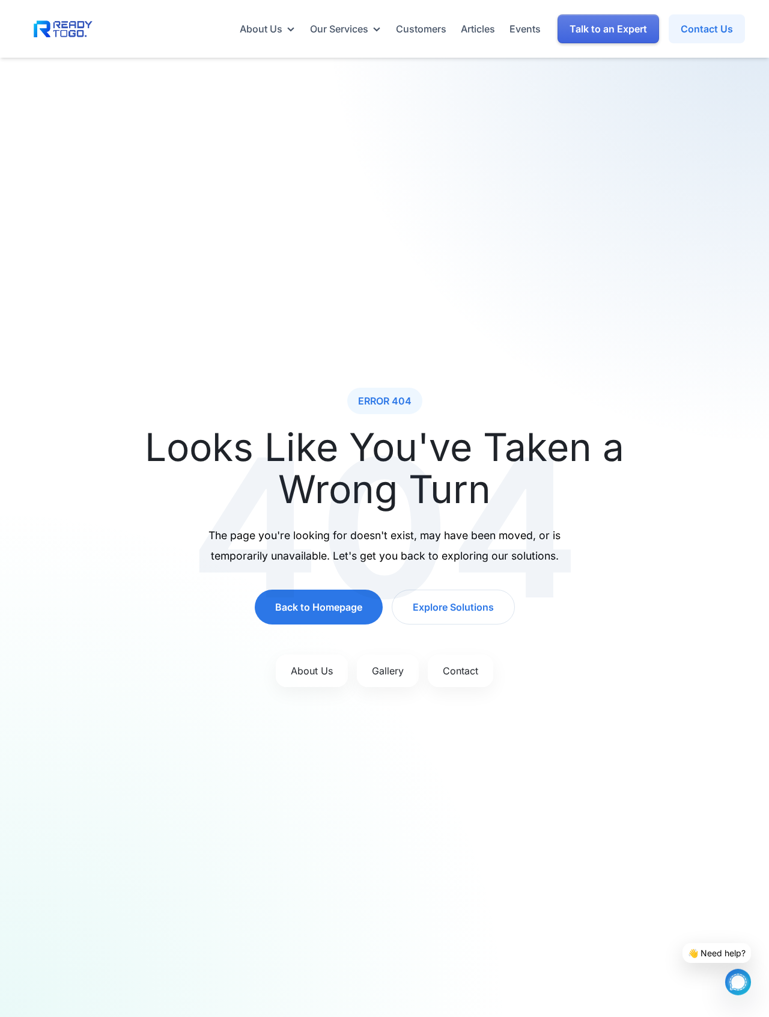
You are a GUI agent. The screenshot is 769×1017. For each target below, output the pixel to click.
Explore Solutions (453, 607)
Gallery (388, 671)
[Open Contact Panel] (738, 981)
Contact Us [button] (707, 29)
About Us (312, 671)
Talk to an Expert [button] (608, 29)
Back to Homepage (318, 607)
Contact (460, 671)
